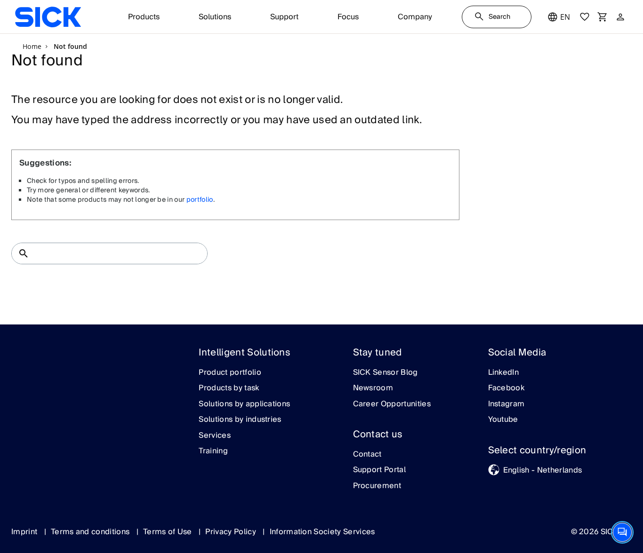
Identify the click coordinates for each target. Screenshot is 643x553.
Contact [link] (367, 455)
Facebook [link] (506, 388)
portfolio (199, 199)
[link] (48, 17)
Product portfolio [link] (230, 373)
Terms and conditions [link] (91, 531)
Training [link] (213, 451)
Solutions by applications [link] (244, 404)
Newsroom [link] (373, 388)
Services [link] (215, 436)
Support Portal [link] (379, 470)
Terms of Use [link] (168, 531)
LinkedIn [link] (503, 373)
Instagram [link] (506, 404)
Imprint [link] (25, 531)
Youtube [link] (503, 420)
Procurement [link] (377, 486)
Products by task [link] (229, 388)
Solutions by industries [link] (240, 420)
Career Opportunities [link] (392, 404)
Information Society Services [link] (322, 531)
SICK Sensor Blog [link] (385, 373)
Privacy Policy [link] (231, 531)
